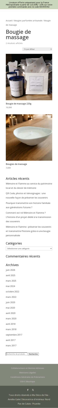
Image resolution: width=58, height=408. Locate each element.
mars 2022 (11, 296)
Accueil (9, 20)
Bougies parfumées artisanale (28, 20)
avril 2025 (10, 275)
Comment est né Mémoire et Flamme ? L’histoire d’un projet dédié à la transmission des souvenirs (28, 217)
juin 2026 (10, 269)
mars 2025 (11, 280)
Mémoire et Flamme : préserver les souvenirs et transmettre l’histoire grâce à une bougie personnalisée (28, 231)
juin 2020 (10, 302)
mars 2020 (11, 318)
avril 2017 (10, 340)
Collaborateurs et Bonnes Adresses (27, 368)
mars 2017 (11, 345)
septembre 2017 (14, 334)
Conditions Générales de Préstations (27, 377)
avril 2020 (10, 313)
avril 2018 (10, 323)
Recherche (33, 354)
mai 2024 (10, 286)
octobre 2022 (12, 291)
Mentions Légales (27, 372)
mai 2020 (10, 307)
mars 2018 (11, 329)
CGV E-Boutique (27, 381)
